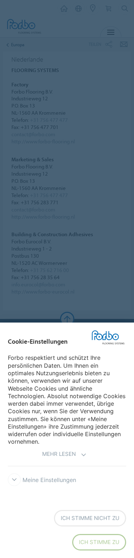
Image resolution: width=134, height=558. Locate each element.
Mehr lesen (59, 453)
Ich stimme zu (99, 542)
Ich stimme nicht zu (90, 518)
